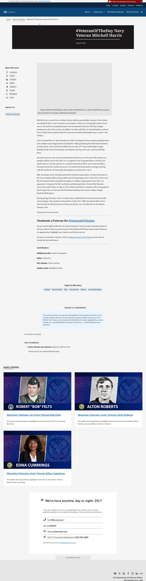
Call (55, 520)
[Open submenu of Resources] (104, 12)
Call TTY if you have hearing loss (67, 537)
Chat (57, 531)
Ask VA (93, 318)
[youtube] (115, 573)
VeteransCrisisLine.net (68, 543)
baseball (47, 289)
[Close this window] (115, 494)
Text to (49, 526)
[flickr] (141, 573)
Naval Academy (57, 289)
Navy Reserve (74, 289)
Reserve (83, 289)
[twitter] (119, 573)
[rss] (124, 573)
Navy (66, 289)
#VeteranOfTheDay (82, 221)
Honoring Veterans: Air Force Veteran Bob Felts (34, 415)
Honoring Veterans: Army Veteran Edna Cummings (36, 473)
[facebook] (128, 573)
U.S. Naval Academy (94, 289)
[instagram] (132, 573)
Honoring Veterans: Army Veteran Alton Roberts (105, 415)
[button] (142, 12)
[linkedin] (137, 573)
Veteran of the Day (13, 114)
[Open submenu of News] (90, 12)
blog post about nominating (80, 237)
